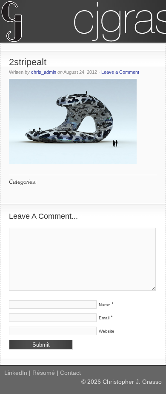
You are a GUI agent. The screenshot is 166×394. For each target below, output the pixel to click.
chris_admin (43, 72)
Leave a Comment (120, 72)
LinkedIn (15, 372)
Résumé (43, 372)
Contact (70, 372)
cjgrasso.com (83, 21)
